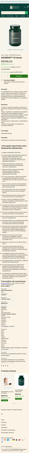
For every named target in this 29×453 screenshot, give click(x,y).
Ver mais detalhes (5, 69)
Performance (10, 16)
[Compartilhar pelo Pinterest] (7, 365)
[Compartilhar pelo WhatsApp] (2, 365)
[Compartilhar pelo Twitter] (5, 365)
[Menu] (1, 7)
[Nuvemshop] (6, 446)
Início (2, 55)
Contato (3, 425)
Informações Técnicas (7, 432)
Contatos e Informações (8, 430)
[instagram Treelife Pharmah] (1, 414)
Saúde (16, 16)
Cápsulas (22, 16)
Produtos (3, 422)
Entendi (21, 450)
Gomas (3, 16)
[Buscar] (26, 12)
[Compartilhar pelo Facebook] (4, 365)
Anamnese (4, 427)
